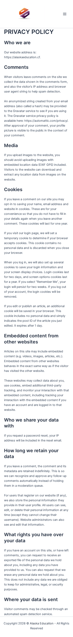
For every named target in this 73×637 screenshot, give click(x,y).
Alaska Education (42, 623)
